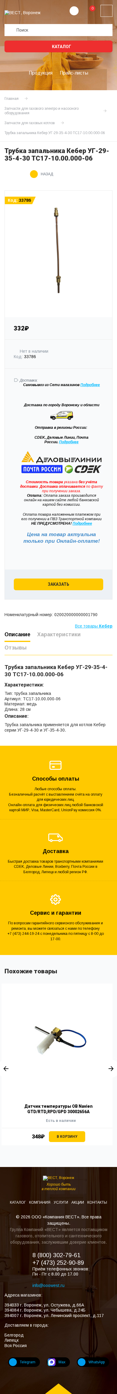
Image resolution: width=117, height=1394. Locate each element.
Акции (78, 1202)
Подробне (89, 385)
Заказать (58, 584)
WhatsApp (96, 1362)
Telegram (27, 1362)
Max (61, 1362)
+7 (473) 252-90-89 (58, 1262)
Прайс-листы (74, 72)
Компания (40, 1202)
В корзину (67, 1137)
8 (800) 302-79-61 (56, 1255)
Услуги (61, 1202)
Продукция (40, 72)
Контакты (97, 1202)
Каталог (61, 46)
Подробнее (69, 442)
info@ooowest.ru (48, 1285)
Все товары (93, 626)
